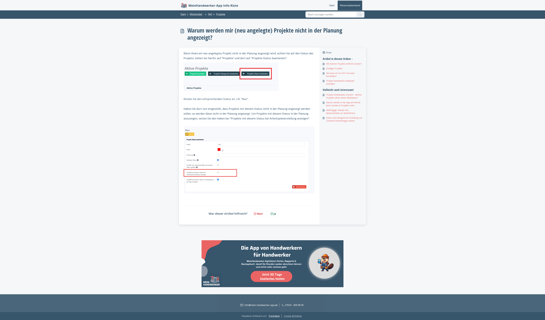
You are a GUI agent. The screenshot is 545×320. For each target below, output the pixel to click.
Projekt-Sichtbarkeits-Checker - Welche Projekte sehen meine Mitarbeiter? (344, 96)
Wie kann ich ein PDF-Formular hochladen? (340, 74)
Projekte (220, 14)
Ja (275, 213)
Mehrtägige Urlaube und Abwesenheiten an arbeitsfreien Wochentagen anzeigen (340, 112)
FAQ (210, 14)
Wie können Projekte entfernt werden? (343, 63)
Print (328, 52)
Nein (260, 213)
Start (332, 5)
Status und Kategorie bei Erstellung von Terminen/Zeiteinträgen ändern (344, 119)
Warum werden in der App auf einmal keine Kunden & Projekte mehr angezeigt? (343, 104)
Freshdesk (274, 316)
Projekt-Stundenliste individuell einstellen (340, 82)
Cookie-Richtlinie (293, 316)
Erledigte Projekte (334, 68)
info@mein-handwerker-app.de (261, 305)
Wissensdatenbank (350, 5)
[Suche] (360, 14)
